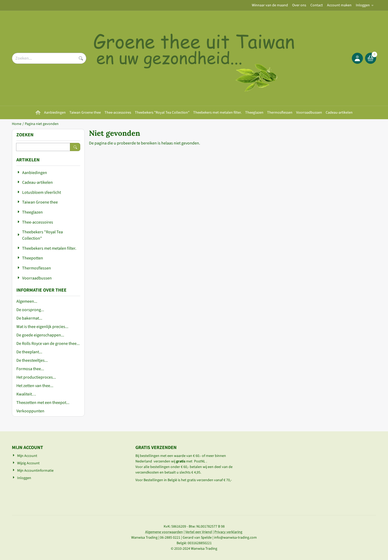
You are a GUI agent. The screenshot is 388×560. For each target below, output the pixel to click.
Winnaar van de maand (270, 5)
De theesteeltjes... (32, 360)
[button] (357, 58)
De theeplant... (29, 352)
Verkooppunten (30, 411)
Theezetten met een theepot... (42, 402)
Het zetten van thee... (34, 386)
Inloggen (363, 5)
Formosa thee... (30, 369)
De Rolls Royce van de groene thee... (48, 343)
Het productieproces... (36, 377)
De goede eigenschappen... (40, 335)
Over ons (299, 5)
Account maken (339, 5)
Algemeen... (26, 301)
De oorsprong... (30, 310)
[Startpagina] (38, 112)
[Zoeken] (75, 147)
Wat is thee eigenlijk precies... (42, 327)
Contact (316, 5)
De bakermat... (29, 318)
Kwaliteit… (26, 394)
